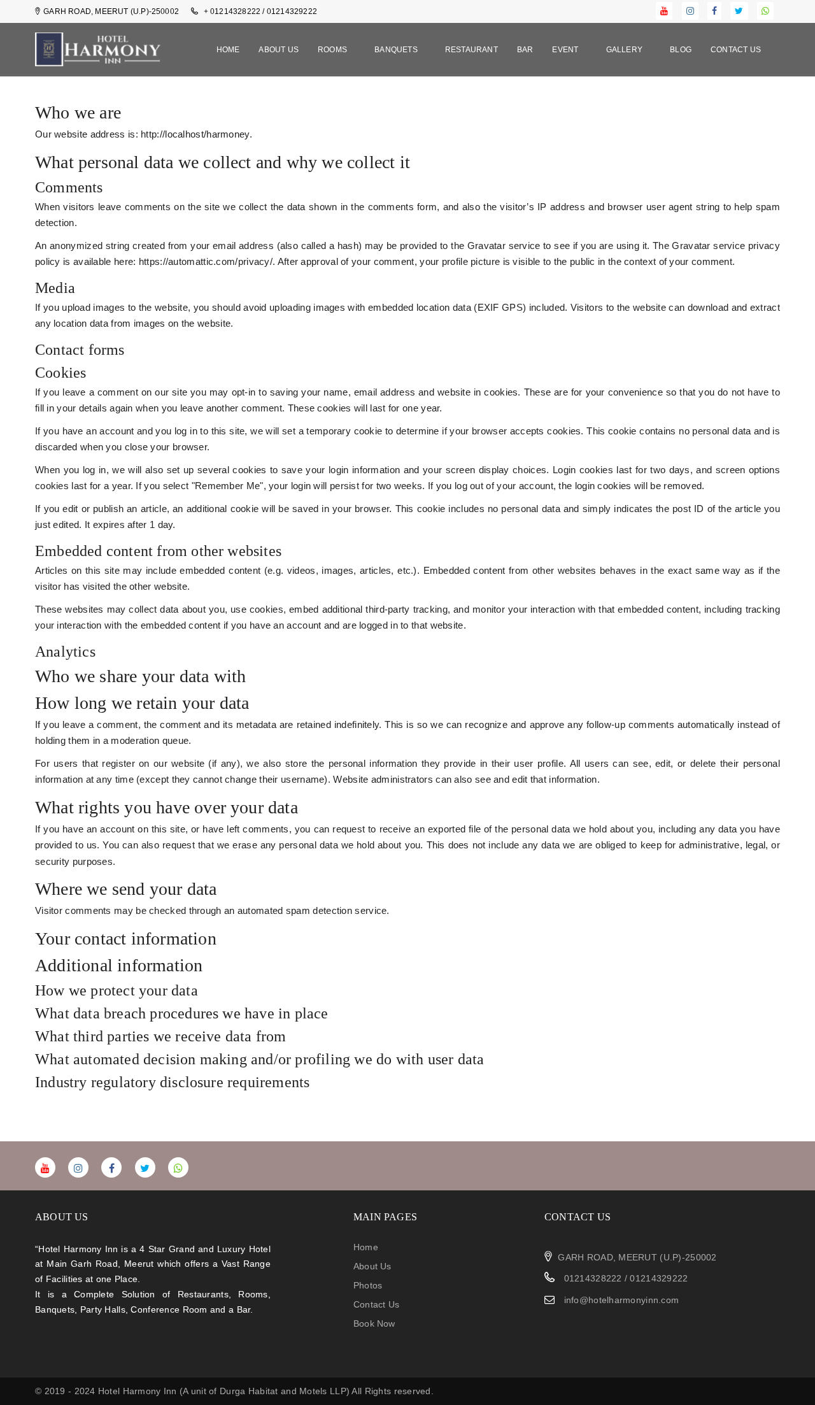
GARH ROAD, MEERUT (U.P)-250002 (637, 1257)
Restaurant (471, 49)
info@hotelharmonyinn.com (621, 1300)
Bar (525, 49)
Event (566, 49)
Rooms (333, 49)
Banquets (397, 49)
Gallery (625, 49)
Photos (367, 1285)
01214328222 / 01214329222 (624, 1278)
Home (228, 49)
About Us (279, 49)
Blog (680, 49)
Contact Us (736, 49)
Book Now (374, 1323)
